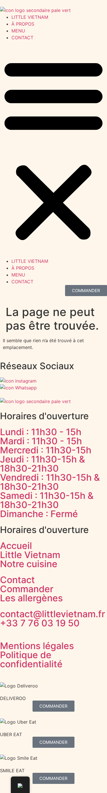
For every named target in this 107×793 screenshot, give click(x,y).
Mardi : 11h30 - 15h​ (41, 441)
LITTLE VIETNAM (29, 17)
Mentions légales (37, 645)
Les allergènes (31, 598)
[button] (53, 149)
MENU (18, 31)
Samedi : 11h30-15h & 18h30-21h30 (47, 500)
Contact (17, 579)
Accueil (16, 545)
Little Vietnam (30, 554)
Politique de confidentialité (31, 659)
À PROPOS (22, 24)
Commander (26, 588)
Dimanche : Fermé (39, 513)
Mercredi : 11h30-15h (45, 450)
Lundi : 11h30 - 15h (40, 431)
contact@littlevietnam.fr (52, 613)
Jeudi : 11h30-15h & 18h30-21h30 (42, 464)
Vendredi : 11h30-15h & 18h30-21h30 (50, 482)
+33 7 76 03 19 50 (40, 623)
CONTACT (22, 37)
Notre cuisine (28, 563)
